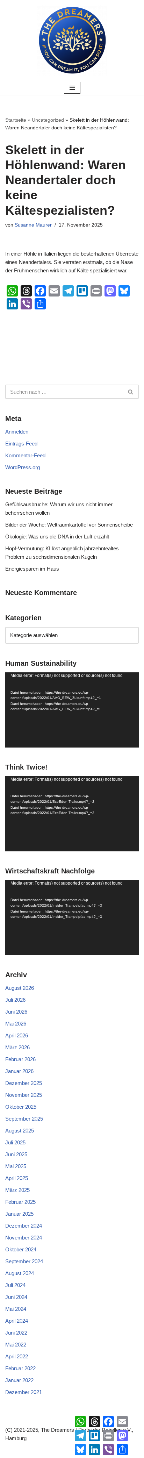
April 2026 (16, 1035)
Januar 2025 (19, 1214)
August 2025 (19, 1131)
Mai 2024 (15, 1309)
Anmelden (16, 432)
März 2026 (17, 1047)
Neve (39, 1451)
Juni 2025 (16, 1154)
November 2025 (23, 1095)
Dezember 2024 (23, 1226)
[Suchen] (131, 392)
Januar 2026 (19, 1071)
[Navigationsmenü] (72, 88)
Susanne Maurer (33, 225)
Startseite (15, 120)
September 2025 (24, 1119)
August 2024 (19, 1273)
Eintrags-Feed (21, 443)
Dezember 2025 (23, 1083)
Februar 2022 (20, 1368)
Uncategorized (48, 120)
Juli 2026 (15, 1000)
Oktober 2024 (20, 1249)
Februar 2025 (20, 1202)
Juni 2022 (16, 1333)
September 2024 (24, 1261)
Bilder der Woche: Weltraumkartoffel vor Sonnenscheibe (69, 525)
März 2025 (17, 1190)
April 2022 (16, 1356)
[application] (72, 710)
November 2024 (23, 1238)
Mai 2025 (15, 1166)
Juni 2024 (16, 1297)
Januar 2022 (19, 1380)
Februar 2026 (20, 1059)
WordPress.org (22, 467)
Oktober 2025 (20, 1107)
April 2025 (16, 1178)
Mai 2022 (15, 1345)
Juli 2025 (15, 1142)
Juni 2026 (16, 1012)
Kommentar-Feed (25, 455)
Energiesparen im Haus (32, 569)
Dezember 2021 (23, 1392)
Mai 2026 (15, 1024)
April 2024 (16, 1321)
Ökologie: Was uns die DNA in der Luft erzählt (57, 536)
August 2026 (19, 988)
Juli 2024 (15, 1285)
